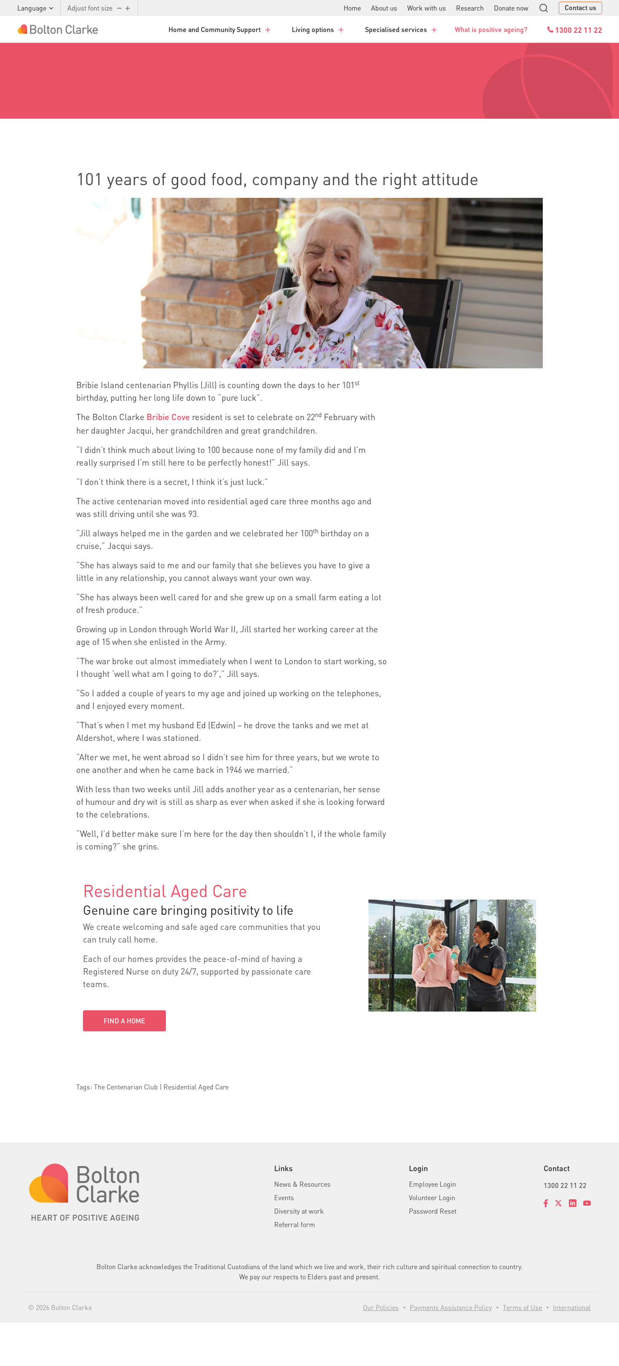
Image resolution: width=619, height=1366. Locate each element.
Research (470, 7)
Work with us (426, 7)
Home (352, 7)
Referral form (294, 1224)
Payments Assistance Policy (451, 1307)
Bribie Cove (168, 416)
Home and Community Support (214, 29)
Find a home (124, 1020)
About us (384, 7)
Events (284, 1197)
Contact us (580, 7)
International (572, 1307)
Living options (313, 29)
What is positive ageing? (491, 29)
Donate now (511, 7)
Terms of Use (522, 1307)
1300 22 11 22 (565, 1185)
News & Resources (302, 1184)
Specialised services (396, 29)
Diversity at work (299, 1210)
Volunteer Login (432, 1197)
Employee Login (432, 1184)
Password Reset (432, 1210)
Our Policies (381, 1307)
